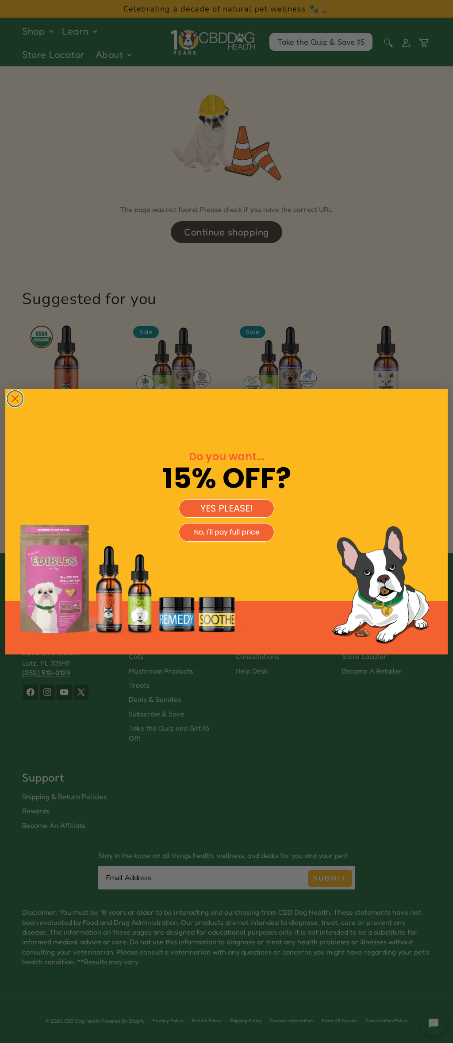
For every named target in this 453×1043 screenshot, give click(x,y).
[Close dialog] (15, 399)
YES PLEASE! (226, 508)
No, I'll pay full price (227, 532)
